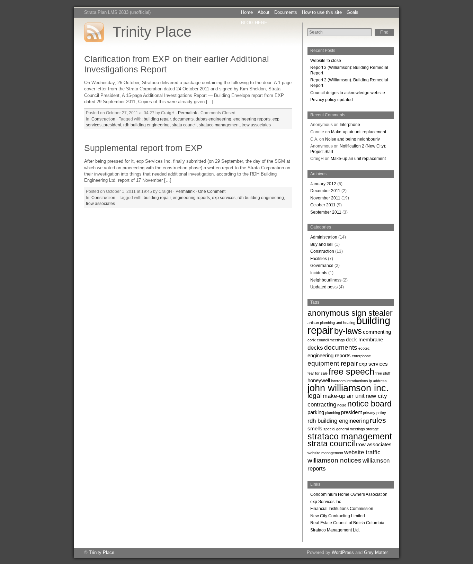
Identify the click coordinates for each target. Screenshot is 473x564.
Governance (321, 265)
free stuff (382, 373)
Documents (285, 12)
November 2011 (325, 198)
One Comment (211, 191)
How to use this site (322, 12)
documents (183, 119)
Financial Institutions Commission (341, 508)
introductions (357, 381)
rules (378, 420)
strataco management (219, 125)
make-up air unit (344, 395)
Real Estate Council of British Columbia (347, 522)
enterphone (361, 356)
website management (325, 453)
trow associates (256, 125)
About (263, 12)
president (112, 125)
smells (314, 428)
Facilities (318, 258)
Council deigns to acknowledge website (347, 92)
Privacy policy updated (331, 99)
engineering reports (251, 119)
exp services (223, 197)
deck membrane (364, 339)
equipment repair (332, 363)
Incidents (318, 272)
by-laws (348, 330)
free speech (351, 371)
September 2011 (325, 212)
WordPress (343, 552)
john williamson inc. (348, 388)
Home (247, 12)
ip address (378, 381)
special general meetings (344, 429)
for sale (321, 373)
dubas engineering (213, 119)
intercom (338, 381)
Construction (103, 119)
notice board (369, 403)
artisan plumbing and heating (331, 323)
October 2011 (323, 205)
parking (315, 412)
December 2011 (325, 190)
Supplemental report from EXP (143, 148)
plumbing (332, 413)
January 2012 (323, 183)
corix (311, 340)
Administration (323, 237)
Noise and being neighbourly (352, 139)
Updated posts (324, 287)
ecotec (364, 348)
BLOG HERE (254, 22)
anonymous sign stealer (350, 312)
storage (372, 429)
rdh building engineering (146, 125)
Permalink (187, 112)
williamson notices (334, 460)
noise (341, 405)
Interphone (350, 124)
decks (315, 347)
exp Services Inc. (326, 501)
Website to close (325, 60)
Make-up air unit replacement (358, 131)
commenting (377, 332)
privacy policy (374, 413)
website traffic (362, 452)
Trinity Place (152, 32)
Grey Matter (375, 552)
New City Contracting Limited (337, 515)
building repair (157, 119)
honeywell (318, 380)
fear (310, 373)
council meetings (331, 340)
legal (314, 395)
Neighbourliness (325, 280)
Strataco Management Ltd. (335, 530)
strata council (184, 125)
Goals (352, 12)
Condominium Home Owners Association (348, 494)
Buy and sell (321, 244)
